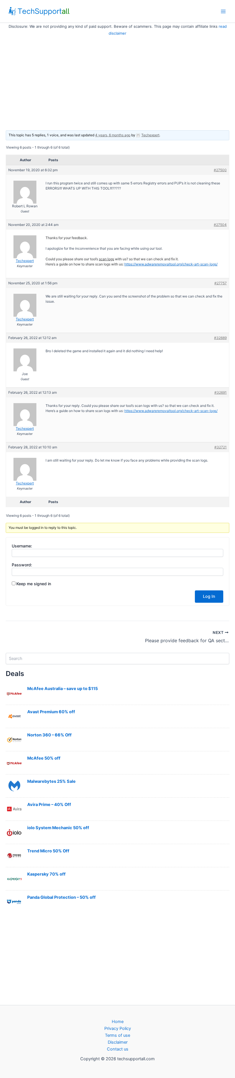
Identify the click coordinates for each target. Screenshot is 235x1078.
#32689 (220, 338)
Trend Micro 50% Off (48, 851)
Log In (209, 596)
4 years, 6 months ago (112, 135)
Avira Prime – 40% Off (49, 804)
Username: (22, 545)
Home (118, 1021)
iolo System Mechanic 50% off (58, 827)
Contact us (117, 1049)
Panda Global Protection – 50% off (61, 897)
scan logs (106, 259)
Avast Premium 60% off (51, 711)
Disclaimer (118, 1042)
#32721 (220, 447)
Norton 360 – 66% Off (49, 735)
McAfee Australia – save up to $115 (62, 688)
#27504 (220, 224)
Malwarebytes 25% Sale (51, 781)
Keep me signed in (33, 583)
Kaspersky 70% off (46, 874)
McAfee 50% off (43, 758)
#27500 (220, 170)
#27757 (220, 283)
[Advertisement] (117, 80)
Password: (22, 564)
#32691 (220, 392)
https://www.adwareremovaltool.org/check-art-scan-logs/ (171, 264)
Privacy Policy (117, 1028)
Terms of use (117, 1035)
